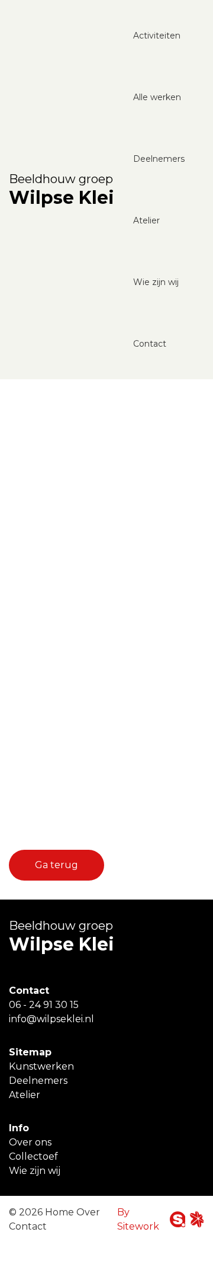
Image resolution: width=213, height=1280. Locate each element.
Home (59, 1212)
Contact (149, 343)
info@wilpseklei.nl (51, 1019)
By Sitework (138, 1219)
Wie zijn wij (156, 282)
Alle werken (157, 97)
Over (88, 1212)
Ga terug (56, 865)
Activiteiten (156, 35)
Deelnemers (159, 158)
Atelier (146, 220)
